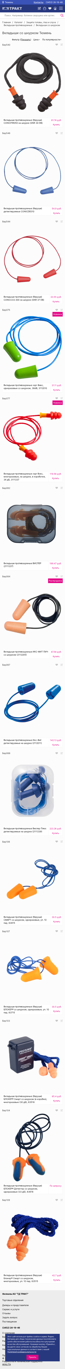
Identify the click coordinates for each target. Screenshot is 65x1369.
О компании (8, 1333)
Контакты (38, 2)
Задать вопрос (10, 1317)
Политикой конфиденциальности (21, 1352)
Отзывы (6, 1313)
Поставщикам (9, 1321)
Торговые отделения (12, 1300)
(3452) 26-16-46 (54, 2)
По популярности (51, 39)
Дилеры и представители (15, 1305)
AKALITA (6, 1364)
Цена (36, 39)
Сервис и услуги (10, 1309)
